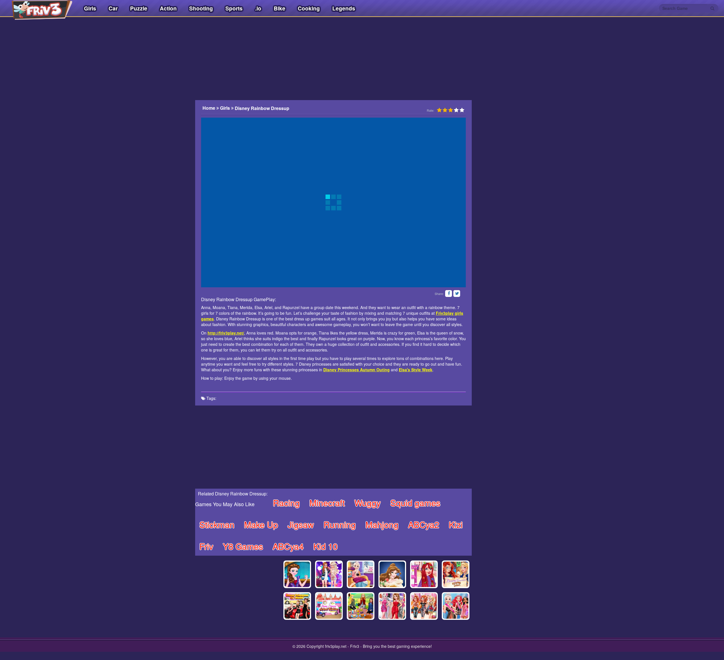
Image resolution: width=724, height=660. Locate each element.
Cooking (309, 8)
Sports (234, 8)
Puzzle (138, 8)
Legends (343, 8)
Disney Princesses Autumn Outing (356, 369)
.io (258, 8)
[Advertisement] (333, 58)
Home (209, 108)
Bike (279, 8)
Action (168, 8)
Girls (90, 8)
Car (113, 8)
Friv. (36, 8)
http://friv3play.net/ (226, 333)
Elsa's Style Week (415, 369)
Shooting (201, 8)
